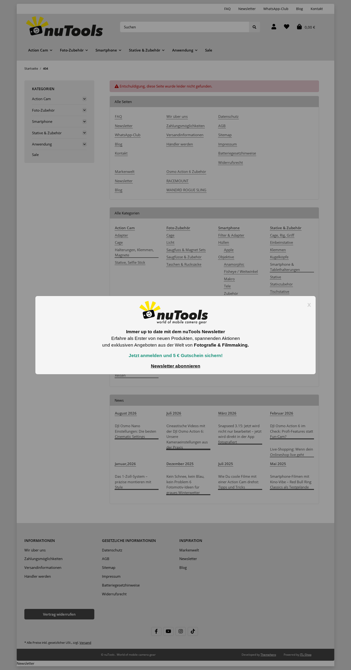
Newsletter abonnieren (175, 366)
